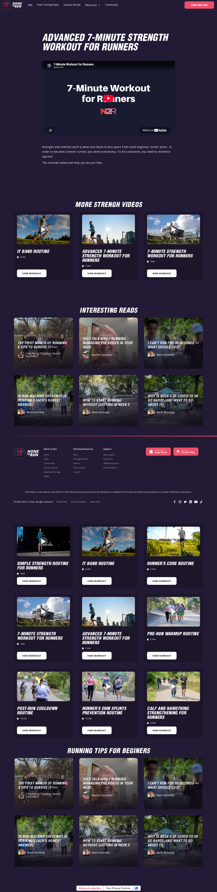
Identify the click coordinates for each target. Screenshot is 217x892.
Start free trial (199, 5)
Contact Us (108, 459)
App (30, 4)
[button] (93, 5)
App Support (109, 454)
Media (46, 476)
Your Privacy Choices (118, 888)
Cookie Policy (95, 502)
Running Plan (79, 467)
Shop (46, 459)
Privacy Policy (62, 502)
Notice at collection (90, 888)
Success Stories (72, 4)
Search (77, 472)
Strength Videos (81, 459)
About (46, 454)
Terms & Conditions (78, 502)
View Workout (31, 273)
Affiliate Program (111, 463)
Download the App (52, 472)
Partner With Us (110, 467)
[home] (11, 5)
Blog (76, 454)
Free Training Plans (48, 4)
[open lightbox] (43, 229)
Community (111, 4)
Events (77, 463)
